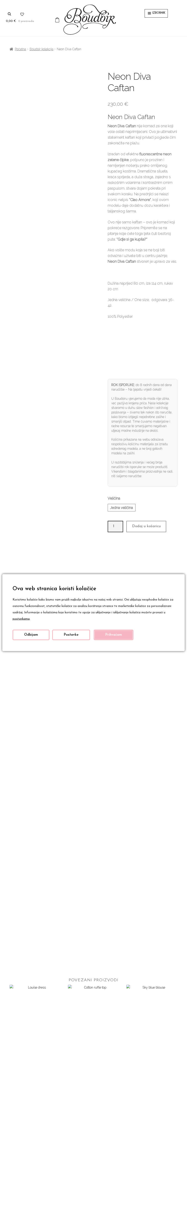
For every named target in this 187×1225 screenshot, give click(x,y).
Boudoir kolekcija (41, 49)
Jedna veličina (121, 507)
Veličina (114, 498)
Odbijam (31, 634)
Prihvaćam (113, 634)
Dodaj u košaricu (146, 526)
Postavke (71, 634)
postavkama (21, 618)
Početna (20, 49)
